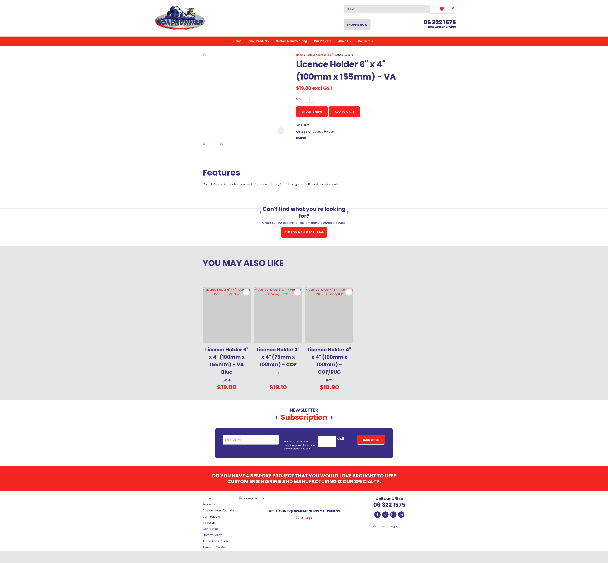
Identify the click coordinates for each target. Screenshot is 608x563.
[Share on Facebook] (307, 138)
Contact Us (365, 41)
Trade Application (215, 541)
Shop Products (258, 41)
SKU (299, 125)
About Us (344, 41)
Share (300, 138)
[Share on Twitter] (312, 138)
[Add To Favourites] (366, 111)
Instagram (385, 514)
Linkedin (401, 514)
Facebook (377, 514)
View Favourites (443, 9)
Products (209, 504)
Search (426, 9)
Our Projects (322, 41)
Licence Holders (343, 55)
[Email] (317, 138)
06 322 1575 (389, 504)
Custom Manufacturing (291, 41)
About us (209, 523)
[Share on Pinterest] (322, 138)
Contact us (210, 529)
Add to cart (344, 112)
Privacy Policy (212, 535)
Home (237, 41)
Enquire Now (357, 25)
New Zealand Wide (440, 24)
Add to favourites (246, 292)
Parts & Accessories (318, 55)
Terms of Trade (214, 547)
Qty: (299, 99)
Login (435, 9)
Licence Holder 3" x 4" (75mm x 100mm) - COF (278, 357)
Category (303, 132)
